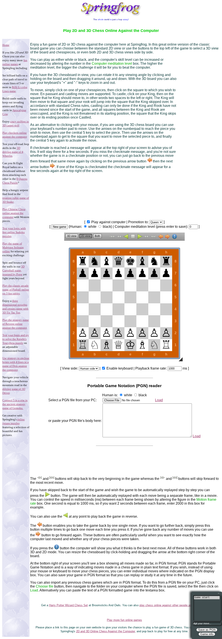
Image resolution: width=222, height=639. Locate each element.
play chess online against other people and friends (170, 605)
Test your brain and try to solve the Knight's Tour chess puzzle (15, 339)
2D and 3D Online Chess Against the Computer (105, 631)
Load (159, 400)
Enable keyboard (119, 368)
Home (5, 45)
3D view (72, 236)
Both (97, 236)
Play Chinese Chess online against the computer (13, 213)
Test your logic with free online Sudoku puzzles (14, 232)
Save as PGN (206, 629)
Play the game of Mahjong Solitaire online (13, 247)
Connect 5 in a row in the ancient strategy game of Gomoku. (15, 404)
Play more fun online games (124, 620)
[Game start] (207, 597)
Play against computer (108, 222)
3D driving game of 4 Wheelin (12, 151)
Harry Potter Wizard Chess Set (68, 605)
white (92, 226)
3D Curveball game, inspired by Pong (13, 270)
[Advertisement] (197, 126)
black (107, 226)
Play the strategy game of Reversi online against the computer (15, 323)
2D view (85, 236)
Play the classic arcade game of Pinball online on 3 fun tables (15, 289)
